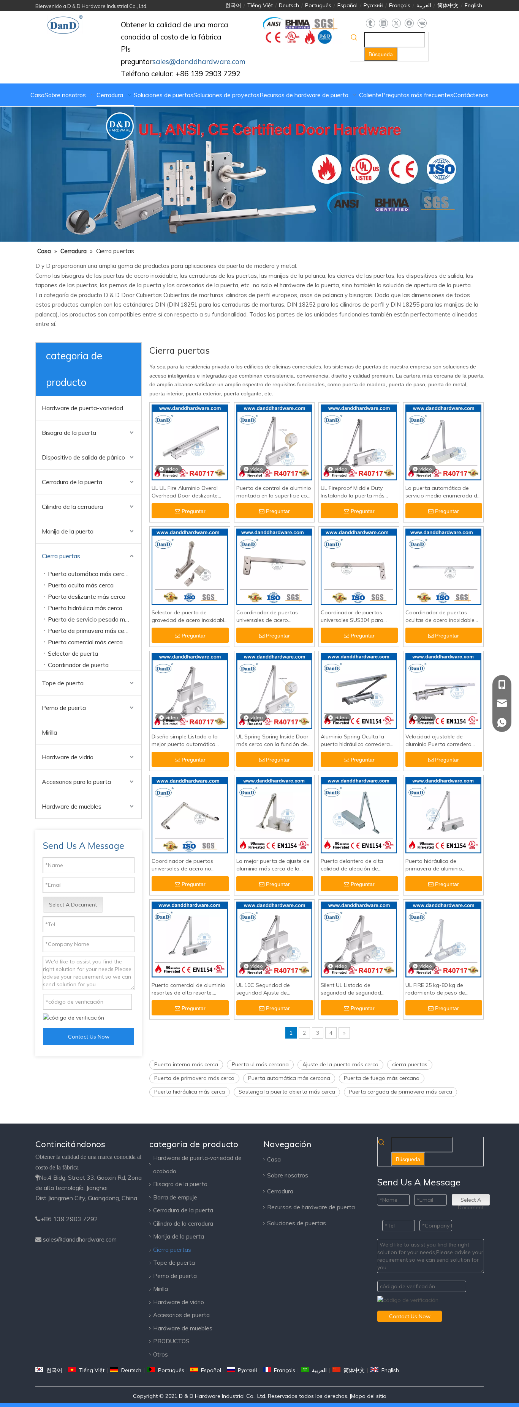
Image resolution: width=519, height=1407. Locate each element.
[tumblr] (370, 23)
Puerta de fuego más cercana (381, 1078)
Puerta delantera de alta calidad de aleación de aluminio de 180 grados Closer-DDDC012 (352, 865)
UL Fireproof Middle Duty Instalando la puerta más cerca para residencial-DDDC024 (353, 492)
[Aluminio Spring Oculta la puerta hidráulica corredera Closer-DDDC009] (359, 690)
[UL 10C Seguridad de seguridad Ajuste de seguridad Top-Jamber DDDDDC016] (274, 939)
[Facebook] (409, 23)
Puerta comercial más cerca (85, 642)
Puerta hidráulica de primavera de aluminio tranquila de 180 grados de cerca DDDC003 (439, 865)
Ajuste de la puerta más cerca (340, 1064)
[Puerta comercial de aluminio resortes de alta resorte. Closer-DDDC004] (190, 939)
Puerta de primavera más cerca (90, 630)
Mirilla (49, 732)
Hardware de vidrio (67, 757)
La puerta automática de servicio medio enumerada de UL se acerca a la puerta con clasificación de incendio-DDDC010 (442, 492)
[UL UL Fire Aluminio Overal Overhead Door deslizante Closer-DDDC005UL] (190, 442)
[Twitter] (396, 23)
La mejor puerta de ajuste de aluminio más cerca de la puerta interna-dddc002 (273, 865)
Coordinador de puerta (78, 665)
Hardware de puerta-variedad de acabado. (91, 408)
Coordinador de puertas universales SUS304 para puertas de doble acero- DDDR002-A (352, 616)
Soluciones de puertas (296, 1223)
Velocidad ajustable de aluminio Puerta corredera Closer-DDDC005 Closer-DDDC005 (438, 740)
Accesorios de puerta (181, 1315)
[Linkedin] (383, 23)
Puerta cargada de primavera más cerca (400, 1091)
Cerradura (280, 1191)
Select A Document (73, 904)
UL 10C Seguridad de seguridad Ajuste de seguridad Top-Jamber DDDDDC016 (265, 989)
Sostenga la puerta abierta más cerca (287, 1091)
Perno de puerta (64, 707)
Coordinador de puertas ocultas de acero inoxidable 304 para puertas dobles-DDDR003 (440, 616)
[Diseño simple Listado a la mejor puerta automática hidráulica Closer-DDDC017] (190, 690)
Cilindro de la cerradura (72, 506)
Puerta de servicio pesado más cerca (94, 619)
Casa (274, 1159)
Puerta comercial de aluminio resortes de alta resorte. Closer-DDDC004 (188, 989)
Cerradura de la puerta (72, 482)
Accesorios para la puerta (76, 781)
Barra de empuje (175, 1197)
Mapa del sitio (368, 1396)
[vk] (422, 23)
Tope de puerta (63, 683)
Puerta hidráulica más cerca (85, 608)
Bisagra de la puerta (69, 432)
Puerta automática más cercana (91, 574)
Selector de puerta (73, 653)
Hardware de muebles (71, 806)
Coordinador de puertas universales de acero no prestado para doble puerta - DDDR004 (189, 865)
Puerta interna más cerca (186, 1064)
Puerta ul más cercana (260, 1064)
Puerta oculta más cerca (81, 585)
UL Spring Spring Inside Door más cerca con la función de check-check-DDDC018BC (272, 740)
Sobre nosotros (287, 1175)
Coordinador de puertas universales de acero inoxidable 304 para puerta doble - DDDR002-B (270, 616)
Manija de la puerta (67, 531)
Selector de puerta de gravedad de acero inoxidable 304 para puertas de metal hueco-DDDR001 (189, 616)
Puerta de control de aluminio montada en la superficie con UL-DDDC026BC (273, 492)
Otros (160, 1354)
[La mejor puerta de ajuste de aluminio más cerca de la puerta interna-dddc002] (274, 814)
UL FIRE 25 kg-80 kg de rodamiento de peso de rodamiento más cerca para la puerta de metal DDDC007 (441, 989)
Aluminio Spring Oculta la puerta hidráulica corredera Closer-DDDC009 (355, 740)
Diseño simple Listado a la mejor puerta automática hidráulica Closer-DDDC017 (186, 740)
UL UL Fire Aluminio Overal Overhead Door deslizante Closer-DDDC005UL (185, 492)
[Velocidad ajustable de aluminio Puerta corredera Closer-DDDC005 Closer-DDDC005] (443, 690)
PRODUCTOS (171, 1341)
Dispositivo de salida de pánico (83, 457)
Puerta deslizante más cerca (86, 596)
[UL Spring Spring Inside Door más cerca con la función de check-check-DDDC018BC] (274, 690)
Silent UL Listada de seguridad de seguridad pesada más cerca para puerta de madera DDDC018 (357, 989)
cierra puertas (409, 1064)
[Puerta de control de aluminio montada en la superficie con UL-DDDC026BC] (274, 442)
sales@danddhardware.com (80, 1239)
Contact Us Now (88, 1036)
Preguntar (194, 511)
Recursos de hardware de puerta (311, 1207)
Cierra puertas (61, 556)
